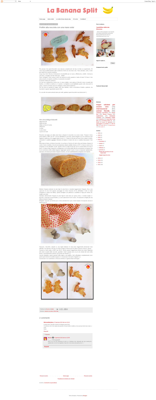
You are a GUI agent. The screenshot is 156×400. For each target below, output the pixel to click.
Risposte (47, 334)
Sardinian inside (110, 117)
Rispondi (46, 331)
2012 (99, 162)
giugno (101, 143)
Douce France (107, 114)
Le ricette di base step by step (63, 19)
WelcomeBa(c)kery (49, 322)
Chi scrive (75, 19)
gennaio (101, 149)
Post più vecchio (88, 376)
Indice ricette (51, 19)
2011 (99, 164)
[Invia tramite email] (60, 309)
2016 (99, 137)
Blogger (85, 395)
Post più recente (44, 376)
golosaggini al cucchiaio (102, 123)
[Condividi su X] (63, 309)
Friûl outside (100, 126)
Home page (42, 19)
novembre (101, 141)
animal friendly (103, 111)
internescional (101, 109)
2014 (99, 158)
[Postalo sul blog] (62, 309)
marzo (101, 145)
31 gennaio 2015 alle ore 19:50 (62, 337)
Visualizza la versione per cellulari (66, 378)
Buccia (50, 337)
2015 (99, 139)
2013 (99, 160)
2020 (99, 135)
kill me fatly (56, 311)
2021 (99, 133)
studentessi (99, 116)
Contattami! (83, 19)
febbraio (101, 147)
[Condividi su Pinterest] (67, 309)
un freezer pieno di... (107, 120)
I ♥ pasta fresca (111, 125)
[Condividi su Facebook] (65, 309)
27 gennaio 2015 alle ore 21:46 (62, 322)
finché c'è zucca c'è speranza (104, 122)
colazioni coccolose (48, 311)
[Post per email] (57, 309)
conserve (101, 119)
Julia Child (103, 125)
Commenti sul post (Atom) (50, 382)
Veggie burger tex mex (104, 155)
